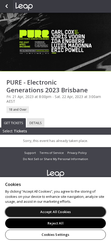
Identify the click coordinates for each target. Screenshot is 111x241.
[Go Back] (6, 6)
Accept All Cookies (55, 211)
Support (30, 153)
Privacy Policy (77, 153)
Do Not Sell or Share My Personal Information (55, 159)
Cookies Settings (55, 234)
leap (41, 6)
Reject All (55, 223)
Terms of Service (51, 153)
